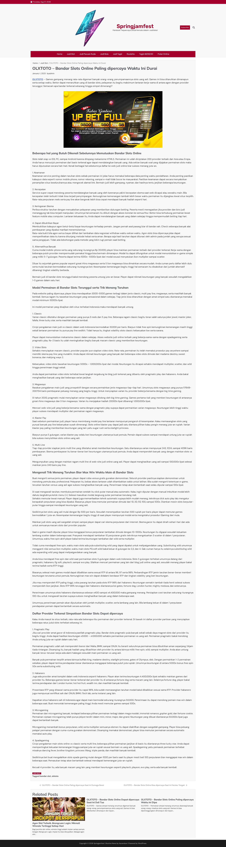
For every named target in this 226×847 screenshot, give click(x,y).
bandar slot (45, 776)
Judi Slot (71, 54)
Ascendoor (123, 843)
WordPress (142, 843)
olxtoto (55, 776)
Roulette (131, 54)
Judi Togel (117, 54)
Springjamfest (135, 26)
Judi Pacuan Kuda (88, 54)
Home (59, 54)
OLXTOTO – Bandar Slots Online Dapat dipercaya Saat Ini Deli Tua (113, 801)
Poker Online (163, 54)
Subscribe (185, 27)
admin (51, 73)
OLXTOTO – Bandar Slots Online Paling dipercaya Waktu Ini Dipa (167, 801)
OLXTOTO (37, 79)
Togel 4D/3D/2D (146, 54)
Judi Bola (104, 54)
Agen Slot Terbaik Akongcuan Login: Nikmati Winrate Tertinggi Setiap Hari (56, 824)
